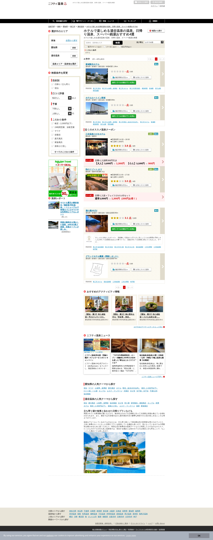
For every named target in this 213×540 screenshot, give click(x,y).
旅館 (138, 406)
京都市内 (120, 517)
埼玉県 (80, 511)
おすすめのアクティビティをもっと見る (148, 327)
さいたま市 (92, 517)
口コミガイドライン (138, 523)
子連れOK (153, 391)
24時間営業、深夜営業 (65, 127)
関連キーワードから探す (58, 520)
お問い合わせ (160, 523)
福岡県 (137, 511)
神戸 (135, 517)
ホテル (118, 388)
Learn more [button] (131, 535)
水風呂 (126, 391)
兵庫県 (92, 511)
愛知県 (131, 511)
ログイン (154, 6)
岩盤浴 (58, 135)
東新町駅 (145, 88)
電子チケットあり (95, 47)
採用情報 (162, 529)
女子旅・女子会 (142, 391)
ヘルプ (150, 523)
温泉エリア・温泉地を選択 (64, 64)
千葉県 (86, 511)
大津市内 (128, 517)
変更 (74, 48)
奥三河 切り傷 (119, 247)
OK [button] (199, 536)
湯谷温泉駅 (139, 247)
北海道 (118, 511)
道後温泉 (119, 514)
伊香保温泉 (110, 514)
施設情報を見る (120, 77)
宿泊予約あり (126, 47)
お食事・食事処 (101, 388)
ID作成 (162, 6)
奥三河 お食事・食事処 (109, 88)
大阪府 (112, 511)
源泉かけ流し (113, 406)
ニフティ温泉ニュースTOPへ (152, 377)
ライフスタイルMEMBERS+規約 (146, 529)
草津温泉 (72, 514)
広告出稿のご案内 (121, 523)
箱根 (79, 514)
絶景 (157, 403)
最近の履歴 (158, 2)
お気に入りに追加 (142, 77)
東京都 (105, 511)
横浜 (71, 517)
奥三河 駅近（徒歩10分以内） (129, 122)
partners (50, 535)
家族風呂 (144, 406)
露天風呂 (111, 388)
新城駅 (151, 88)
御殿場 (105, 517)
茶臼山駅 (158, 88)
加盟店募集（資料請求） (104, 523)
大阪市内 (112, 517)
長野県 (124, 511)
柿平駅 (95, 249)
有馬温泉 (85, 514)
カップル (102, 391)
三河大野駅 (148, 247)
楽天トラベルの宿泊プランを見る (123, 82)
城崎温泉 (93, 514)
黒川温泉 (127, 514)
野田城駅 (96, 90)
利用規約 (131, 529)
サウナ (91, 388)
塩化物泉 (87, 394)
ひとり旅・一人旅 (91, 391)
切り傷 (127, 403)
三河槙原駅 (157, 247)
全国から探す (72, 40)
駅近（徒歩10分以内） (131, 388)
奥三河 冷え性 (129, 247)
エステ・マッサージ (114, 391)
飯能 (99, 517)
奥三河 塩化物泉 (98, 247)
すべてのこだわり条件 (64, 152)
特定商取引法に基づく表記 (117, 529)
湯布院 (135, 514)
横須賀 (81, 517)
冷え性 (132, 391)
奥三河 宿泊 (97, 88)
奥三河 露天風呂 (135, 88)
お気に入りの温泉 (141, 2)
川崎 (75, 517)
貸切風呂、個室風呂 (138, 403)
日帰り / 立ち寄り (62, 84)
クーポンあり (111, 47)
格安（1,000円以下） (149, 388)
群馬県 (99, 511)
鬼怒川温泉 (143, 514)
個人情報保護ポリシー (99, 529)
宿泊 (85, 388)
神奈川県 (72, 511)
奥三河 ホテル (123, 88)
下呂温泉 (101, 514)
